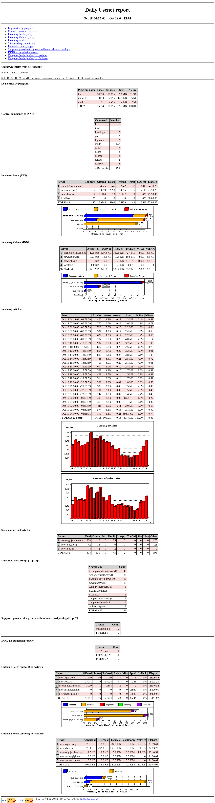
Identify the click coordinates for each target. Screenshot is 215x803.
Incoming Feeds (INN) (20, 34)
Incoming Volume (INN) (21, 37)
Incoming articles (17, 40)
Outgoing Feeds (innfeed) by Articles (27, 55)
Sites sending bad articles (21, 43)
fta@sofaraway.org (89, 799)
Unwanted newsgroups (20, 46)
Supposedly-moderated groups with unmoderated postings (39, 49)
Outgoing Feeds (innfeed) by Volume (28, 58)
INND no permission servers (23, 52)
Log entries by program (20, 28)
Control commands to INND (23, 31)
